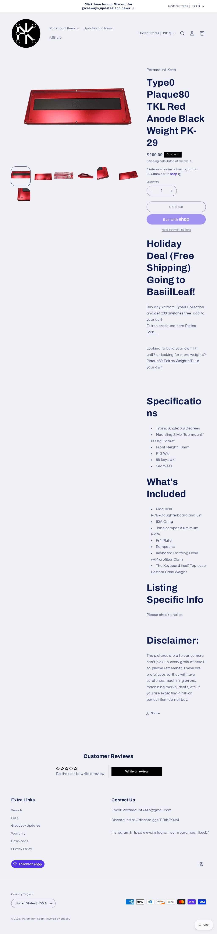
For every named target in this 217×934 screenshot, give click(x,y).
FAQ (14, 818)
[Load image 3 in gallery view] (63, 176)
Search (16, 810)
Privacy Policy (21, 849)
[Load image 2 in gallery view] (42, 176)
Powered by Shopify (57, 919)
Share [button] (155, 713)
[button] (64, 28)
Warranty (18, 833)
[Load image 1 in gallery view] (21, 176)
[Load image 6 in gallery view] (128, 176)
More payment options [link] (176, 230)
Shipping (153, 161)
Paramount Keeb (33, 919)
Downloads (19, 841)
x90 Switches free (176, 313)
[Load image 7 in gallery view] (21, 198)
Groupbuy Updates (25, 825)
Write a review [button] (137, 771)
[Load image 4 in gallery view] (85, 176)
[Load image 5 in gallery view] (106, 176)
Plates (190, 326)
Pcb (152, 332)
